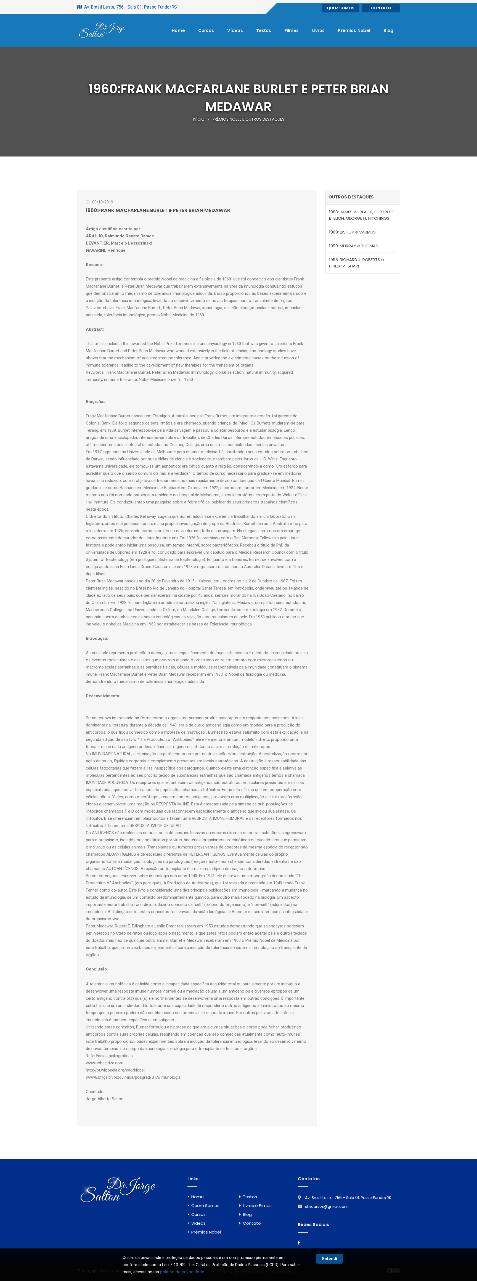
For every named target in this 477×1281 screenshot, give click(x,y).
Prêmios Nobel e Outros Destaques (248, 119)
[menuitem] (178, 30)
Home (178, 30)
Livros (318, 30)
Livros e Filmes (257, 1205)
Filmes (292, 30)
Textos (263, 30)
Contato (381, 8)
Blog (388, 30)
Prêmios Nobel (354, 30)
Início (199, 119)
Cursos (206, 30)
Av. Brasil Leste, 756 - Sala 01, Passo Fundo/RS (348, 1197)
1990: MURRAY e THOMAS (353, 246)
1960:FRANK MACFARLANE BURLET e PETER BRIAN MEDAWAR (158, 210)
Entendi (329, 1258)
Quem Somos (340, 8)
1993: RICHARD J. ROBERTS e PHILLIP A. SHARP (356, 263)
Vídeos (235, 30)
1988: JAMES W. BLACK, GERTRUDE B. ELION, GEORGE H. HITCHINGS (361, 215)
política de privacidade (182, 1272)
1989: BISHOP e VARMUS (352, 232)
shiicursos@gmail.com (326, 1206)
